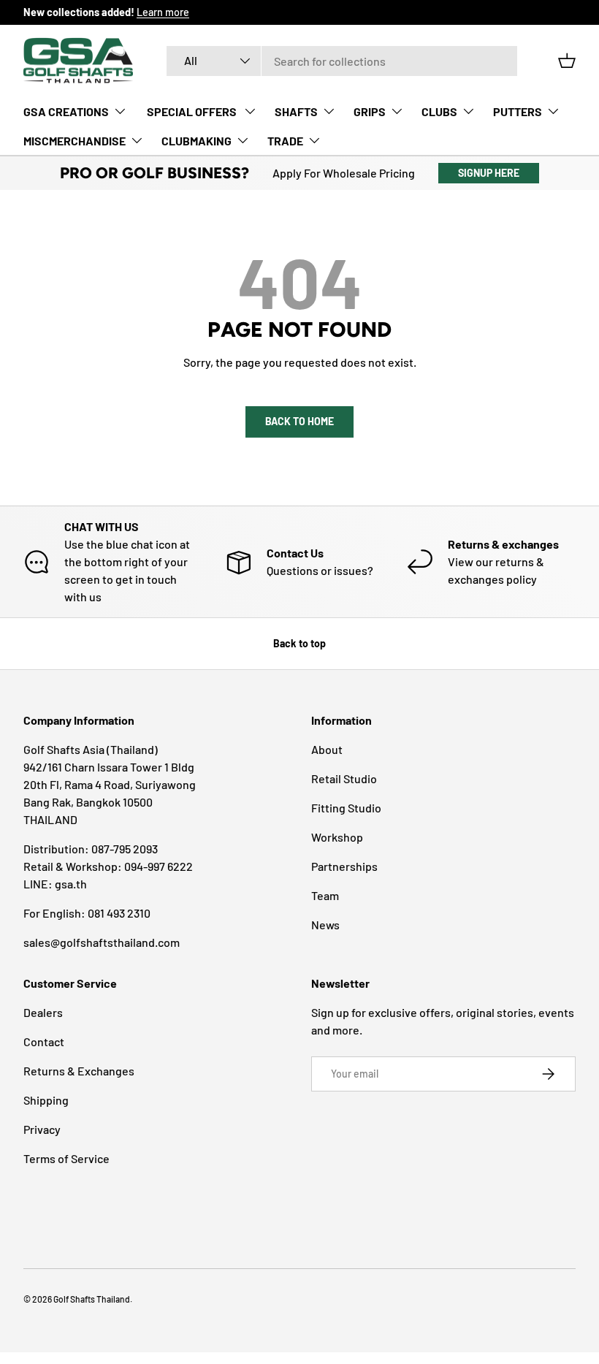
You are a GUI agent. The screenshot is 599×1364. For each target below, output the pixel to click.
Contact (43, 1041)
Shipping (46, 1100)
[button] (567, 61)
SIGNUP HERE (488, 173)
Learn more (163, 12)
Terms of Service (66, 1158)
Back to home (299, 421)
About (327, 749)
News (325, 924)
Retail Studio (344, 778)
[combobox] (342, 61)
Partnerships (344, 866)
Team (325, 895)
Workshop (337, 837)
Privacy (42, 1129)
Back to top (299, 643)
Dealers (43, 1012)
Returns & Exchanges (78, 1071)
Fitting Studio (346, 808)
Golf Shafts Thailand (91, 1299)
